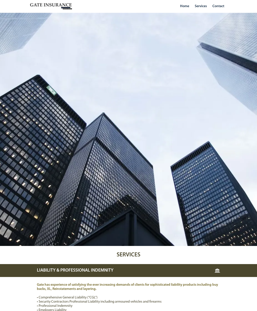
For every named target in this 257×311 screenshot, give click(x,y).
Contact (218, 6)
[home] (51, 6)
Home (184, 6)
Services (201, 6)
